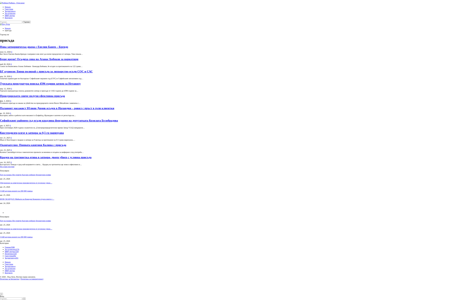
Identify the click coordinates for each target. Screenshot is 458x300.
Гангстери (9, 9)
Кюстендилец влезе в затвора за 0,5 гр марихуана (32, 132)
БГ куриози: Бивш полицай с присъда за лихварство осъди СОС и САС (46, 71)
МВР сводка (10, 16)
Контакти (9, 18)
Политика (11, 254)
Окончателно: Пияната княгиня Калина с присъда (33, 145)
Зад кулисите (10, 13)
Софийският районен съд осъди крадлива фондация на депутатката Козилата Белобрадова (59, 120)
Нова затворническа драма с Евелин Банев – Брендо (34, 46)
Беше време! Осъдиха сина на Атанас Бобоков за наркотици (39, 59)
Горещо (10, 247)
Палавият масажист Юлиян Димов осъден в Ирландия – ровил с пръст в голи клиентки (57, 108)
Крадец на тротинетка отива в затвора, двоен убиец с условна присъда (45, 157)
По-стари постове (7, 167)
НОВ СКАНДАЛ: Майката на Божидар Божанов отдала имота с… (27, 199)
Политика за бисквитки (9, 279)
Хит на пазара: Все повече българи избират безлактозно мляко (25, 175)
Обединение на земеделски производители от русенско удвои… (26, 183)
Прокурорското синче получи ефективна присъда (32, 95)
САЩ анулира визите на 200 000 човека (16, 191)
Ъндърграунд (10, 11)
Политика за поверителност (32, 279)
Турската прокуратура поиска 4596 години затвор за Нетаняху (40, 83)
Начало (8, 7)
